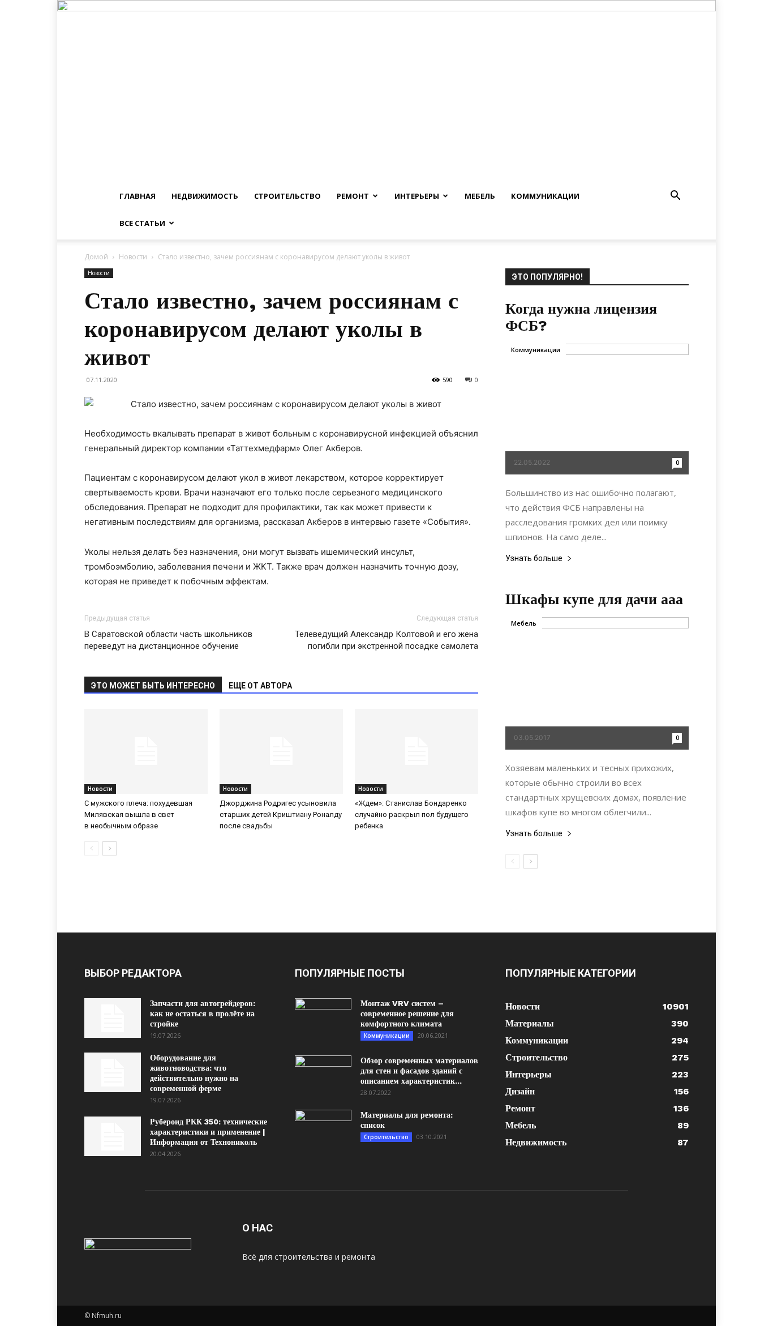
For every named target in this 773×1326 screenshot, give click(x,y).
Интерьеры (416, 196)
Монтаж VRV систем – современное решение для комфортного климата (407, 1013)
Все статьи (142, 223)
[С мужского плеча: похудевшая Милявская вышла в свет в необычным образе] (146, 751)
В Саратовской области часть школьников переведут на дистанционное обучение (168, 640)
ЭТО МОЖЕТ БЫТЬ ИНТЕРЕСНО (153, 685)
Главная (137, 196)
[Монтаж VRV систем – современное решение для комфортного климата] (323, 1018)
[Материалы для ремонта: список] (323, 1129)
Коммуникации (545, 196)
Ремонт (353, 196)
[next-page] (109, 848)
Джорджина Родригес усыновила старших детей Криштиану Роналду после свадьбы (281, 814)
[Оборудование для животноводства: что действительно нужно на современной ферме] (112, 1072)
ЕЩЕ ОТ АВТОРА (260, 685)
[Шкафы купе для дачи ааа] (597, 683)
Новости (133, 257)
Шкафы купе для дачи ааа (594, 599)
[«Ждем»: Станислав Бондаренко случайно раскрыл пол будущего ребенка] (416, 751)
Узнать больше (533, 558)
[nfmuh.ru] (386, 91)
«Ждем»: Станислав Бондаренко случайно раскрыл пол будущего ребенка (412, 814)
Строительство (287, 196)
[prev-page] (91, 848)
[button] (675, 196)
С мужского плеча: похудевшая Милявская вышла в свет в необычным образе (138, 814)
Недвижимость (204, 196)
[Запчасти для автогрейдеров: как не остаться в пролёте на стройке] (112, 1018)
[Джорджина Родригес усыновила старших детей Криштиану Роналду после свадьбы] (281, 751)
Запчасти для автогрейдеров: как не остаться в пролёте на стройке (202, 1013)
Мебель (480, 196)
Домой (96, 257)
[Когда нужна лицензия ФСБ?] (597, 409)
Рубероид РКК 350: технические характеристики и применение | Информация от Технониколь (208, 1132)
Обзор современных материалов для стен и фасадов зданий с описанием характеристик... (419, 1070)
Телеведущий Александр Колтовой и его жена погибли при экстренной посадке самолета (386, 640)
